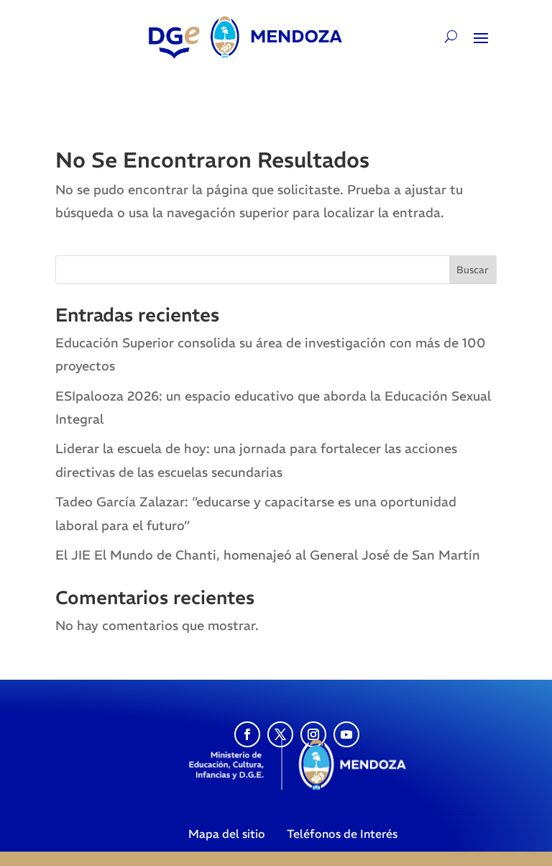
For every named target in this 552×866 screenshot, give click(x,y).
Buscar (472, 269)
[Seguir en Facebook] (247, 734)
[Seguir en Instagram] (313, 734)
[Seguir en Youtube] (346, 734)
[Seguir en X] (280, 734)
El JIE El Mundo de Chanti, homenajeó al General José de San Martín (267, 555)
